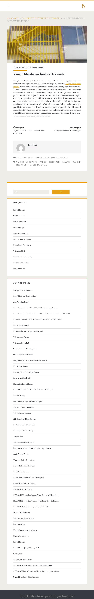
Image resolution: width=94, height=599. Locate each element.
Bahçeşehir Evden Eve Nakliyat (67, 130)
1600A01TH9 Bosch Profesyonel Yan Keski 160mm (32, 507)
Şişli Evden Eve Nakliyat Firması (24, 419)
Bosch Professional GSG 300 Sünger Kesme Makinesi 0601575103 (37, 320)
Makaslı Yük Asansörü (21, 536)
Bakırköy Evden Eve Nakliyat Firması (26, 372)
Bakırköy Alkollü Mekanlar (22, 560)
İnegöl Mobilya (18, 228)
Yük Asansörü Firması (21, 337)
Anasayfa (13, 18)
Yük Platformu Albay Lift (22, 413)
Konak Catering (19, 396)
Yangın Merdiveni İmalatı (55, 162)
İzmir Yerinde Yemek (21, 454)
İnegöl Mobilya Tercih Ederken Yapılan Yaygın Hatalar (32, 448)
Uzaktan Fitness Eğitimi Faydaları (25, 349)
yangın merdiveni (26, 162)
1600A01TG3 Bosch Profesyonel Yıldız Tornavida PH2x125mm (36, 495)
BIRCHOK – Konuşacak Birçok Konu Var (47, 596)
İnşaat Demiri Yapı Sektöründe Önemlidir (28, 132)
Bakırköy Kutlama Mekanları (23, 489)
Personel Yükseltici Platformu (24, 466)
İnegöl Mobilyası (19, 210)
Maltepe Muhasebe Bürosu (22, 290)
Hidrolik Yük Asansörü (21, 472)
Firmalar (28, 158)
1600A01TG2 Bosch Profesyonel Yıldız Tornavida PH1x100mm (36, 501)
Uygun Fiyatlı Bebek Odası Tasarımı (26, 577)
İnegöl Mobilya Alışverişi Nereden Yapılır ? (28, 402)
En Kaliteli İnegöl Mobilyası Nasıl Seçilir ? (28, 331)
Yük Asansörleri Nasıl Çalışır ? (24, 442)
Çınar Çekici (17, 554)
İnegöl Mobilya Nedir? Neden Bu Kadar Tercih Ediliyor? (33, 390)
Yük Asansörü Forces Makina (23, 519)
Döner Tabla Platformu (21, 513)
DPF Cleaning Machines (22, 239)
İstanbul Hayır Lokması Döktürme (25, 483)
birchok (41, 67)
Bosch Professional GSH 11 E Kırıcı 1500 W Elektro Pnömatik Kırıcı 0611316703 (41, 314)
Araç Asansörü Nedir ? (21, 302)
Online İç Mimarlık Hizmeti (23, 355)
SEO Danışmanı (19, 216)
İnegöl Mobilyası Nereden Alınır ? (25, 296)
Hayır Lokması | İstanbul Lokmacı (25, 530)
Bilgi (19, 158)
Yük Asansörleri (19, 251)
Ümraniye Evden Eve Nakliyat (23, 431)
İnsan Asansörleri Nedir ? (22, 378)
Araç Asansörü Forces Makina (24, 407)
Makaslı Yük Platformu (21, 234)
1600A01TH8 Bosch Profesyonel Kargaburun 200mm (32, 565)
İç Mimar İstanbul (19, 222)
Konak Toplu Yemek (20, 366)
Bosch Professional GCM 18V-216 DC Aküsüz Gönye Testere (35, 308)
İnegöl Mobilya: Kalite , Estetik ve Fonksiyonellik (30, 361)
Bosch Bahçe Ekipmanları (22, 245)
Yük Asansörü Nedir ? (21, 343)
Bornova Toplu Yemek (21, 263)
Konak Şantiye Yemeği (21, 326)
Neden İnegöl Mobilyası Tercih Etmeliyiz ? (28, 478)
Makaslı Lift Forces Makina (23, 384)
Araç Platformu (18, 437)
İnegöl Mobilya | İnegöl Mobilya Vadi (26, 548)
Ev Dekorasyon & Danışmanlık (24, 425)
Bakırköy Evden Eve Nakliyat (23, 257)
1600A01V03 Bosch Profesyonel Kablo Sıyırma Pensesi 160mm (36, 571)
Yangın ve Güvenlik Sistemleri (41, 18)
